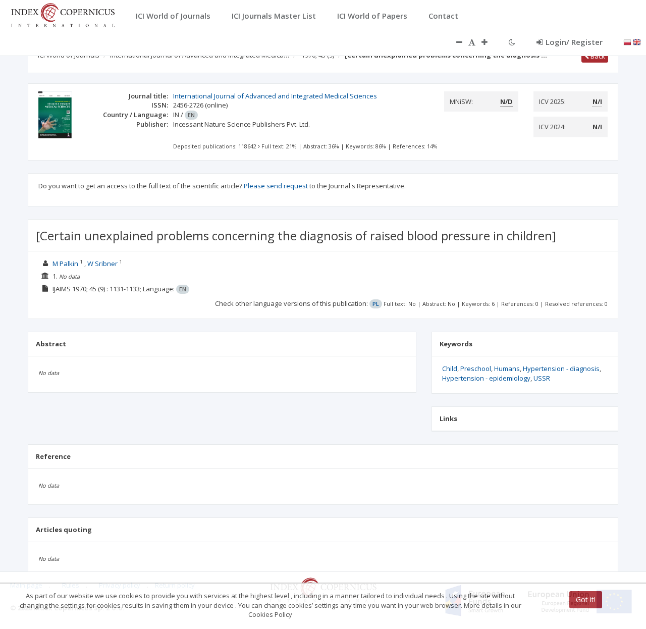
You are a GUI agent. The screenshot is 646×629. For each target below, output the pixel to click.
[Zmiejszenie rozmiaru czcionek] (454, 42)
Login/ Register (574, 42)
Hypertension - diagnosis (561, 368)
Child (449, 368)
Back (597, 56)
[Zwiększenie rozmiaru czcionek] (489, 42)
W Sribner (102, 263)
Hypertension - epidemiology (486, 378)
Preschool (475, 368)
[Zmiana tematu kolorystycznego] (512, 42)
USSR (541, 378)
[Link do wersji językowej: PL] (627, 41)
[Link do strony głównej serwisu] (62, 14)
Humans (507, 368)
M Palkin (65, 263)
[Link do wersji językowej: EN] (637, 41)
